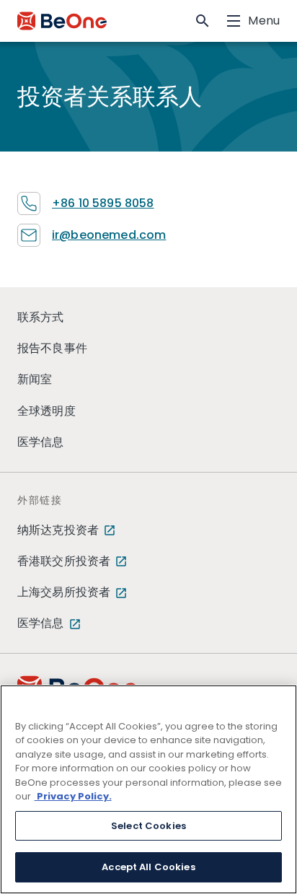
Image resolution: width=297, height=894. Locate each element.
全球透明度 (46, 411)
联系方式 (40, 317)
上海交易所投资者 (63, 592)
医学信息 (40, 442)
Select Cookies (148, 826)
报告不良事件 (52, 348)
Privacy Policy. (73, 796)
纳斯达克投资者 (58, 530)
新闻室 (34, 379)
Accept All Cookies (148, 867)
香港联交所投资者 (63, 561)
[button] (202, 20)
